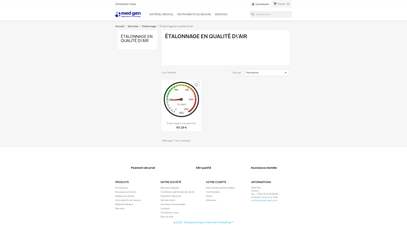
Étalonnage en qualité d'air (181, 123)
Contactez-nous (125, 4)
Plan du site (167, 216)
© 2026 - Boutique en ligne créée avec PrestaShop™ (204, 222)
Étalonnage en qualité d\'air (136, 38)
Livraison (165, 208)
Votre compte (216, 182)
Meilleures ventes (125, 196)
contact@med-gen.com (264, 200)
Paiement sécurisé (171, 196)
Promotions (121, 187)
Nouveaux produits (125, 191)
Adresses (211, 200)
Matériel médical (161, 14)
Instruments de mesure (194, 14)
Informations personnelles (220, 187)
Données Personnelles (173, 204)
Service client (168, 200)
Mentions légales (170, 187)
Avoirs (209, 196)
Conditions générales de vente (177, 191)
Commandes (213, 191)
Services (221, 14)
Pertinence (267, 73)
